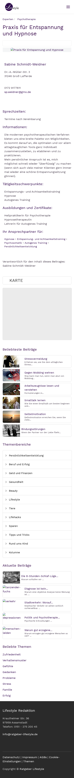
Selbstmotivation (35, 414)
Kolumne (14, 552)
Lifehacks (14, 517)
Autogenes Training (36, 242)
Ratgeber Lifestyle (32, 769)
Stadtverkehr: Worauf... (38, 602)
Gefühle (8, 666)
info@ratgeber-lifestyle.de (20, 734)
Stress (7, 683)
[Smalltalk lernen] (11, 402)
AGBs (43, 757)
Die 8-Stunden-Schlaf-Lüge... (39, 576)
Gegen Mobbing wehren (39, 372)
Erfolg (7, 695)
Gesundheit (15, 482)
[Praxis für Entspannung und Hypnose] (37, 50)
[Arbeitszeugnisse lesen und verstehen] (11, 388)
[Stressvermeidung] (11, 361)
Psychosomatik (13, 242)
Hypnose (9, 239)
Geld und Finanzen (20, 473)
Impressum (29, 757)
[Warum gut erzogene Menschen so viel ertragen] (13, 630)
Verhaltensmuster (15, 660)
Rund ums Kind (18, 543)
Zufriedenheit (12, 654)
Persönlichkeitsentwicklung (20, 246)
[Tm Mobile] (68, 7)
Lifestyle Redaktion (19, 710)
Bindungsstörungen (33, 429)
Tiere (11, 508)
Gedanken (9, 672)
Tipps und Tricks (18, 534)
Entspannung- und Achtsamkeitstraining (41, 239)
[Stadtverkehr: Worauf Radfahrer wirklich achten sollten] (9, 601)
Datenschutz (11, 757)
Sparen (13, 526)
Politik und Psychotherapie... (42, 617)
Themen (28, 761)
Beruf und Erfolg (19, 464)
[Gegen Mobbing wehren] (11, 375)
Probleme (9, 678)
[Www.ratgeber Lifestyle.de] (11, 7)
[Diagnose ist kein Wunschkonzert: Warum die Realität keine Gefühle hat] (13, 589)
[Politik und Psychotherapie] (13, 616)
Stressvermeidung (35, 358)
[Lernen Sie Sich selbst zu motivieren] (11, 416)
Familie (7, 689)
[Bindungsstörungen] (11, 430)
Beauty (13, 490)
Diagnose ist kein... (36, 588)
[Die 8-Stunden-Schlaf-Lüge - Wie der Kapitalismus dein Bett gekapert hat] (11, 577)
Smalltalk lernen (34, 400)
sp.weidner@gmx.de (17, 92)
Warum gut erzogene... (38, 630)
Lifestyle (14, 499)
